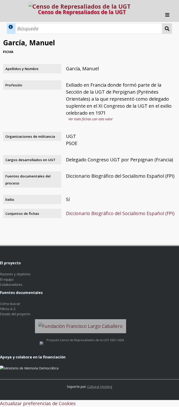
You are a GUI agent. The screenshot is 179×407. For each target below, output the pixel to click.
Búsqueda (167, 28)
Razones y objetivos (15, 274)
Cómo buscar (10, 303)
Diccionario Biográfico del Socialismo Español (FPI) (120, 213)
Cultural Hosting (99, 386)
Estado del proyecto (15, 314)
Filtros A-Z (8, 309)
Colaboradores (11, 284)
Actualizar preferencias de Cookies (38, 403)
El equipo (7, 279)
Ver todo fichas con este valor (90, 119)
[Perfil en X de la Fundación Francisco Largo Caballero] (41, 340)
